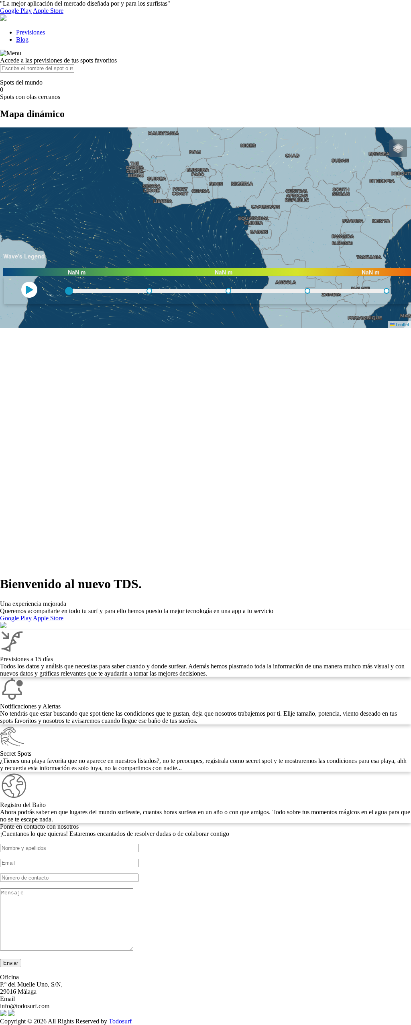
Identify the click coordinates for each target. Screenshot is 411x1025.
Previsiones (30, 32)
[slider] (69, 291)
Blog (22, 39)
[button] (398, 148)
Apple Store (48, 10)
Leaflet (402, 324)
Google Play (16, 10)
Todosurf (120, 1021)
